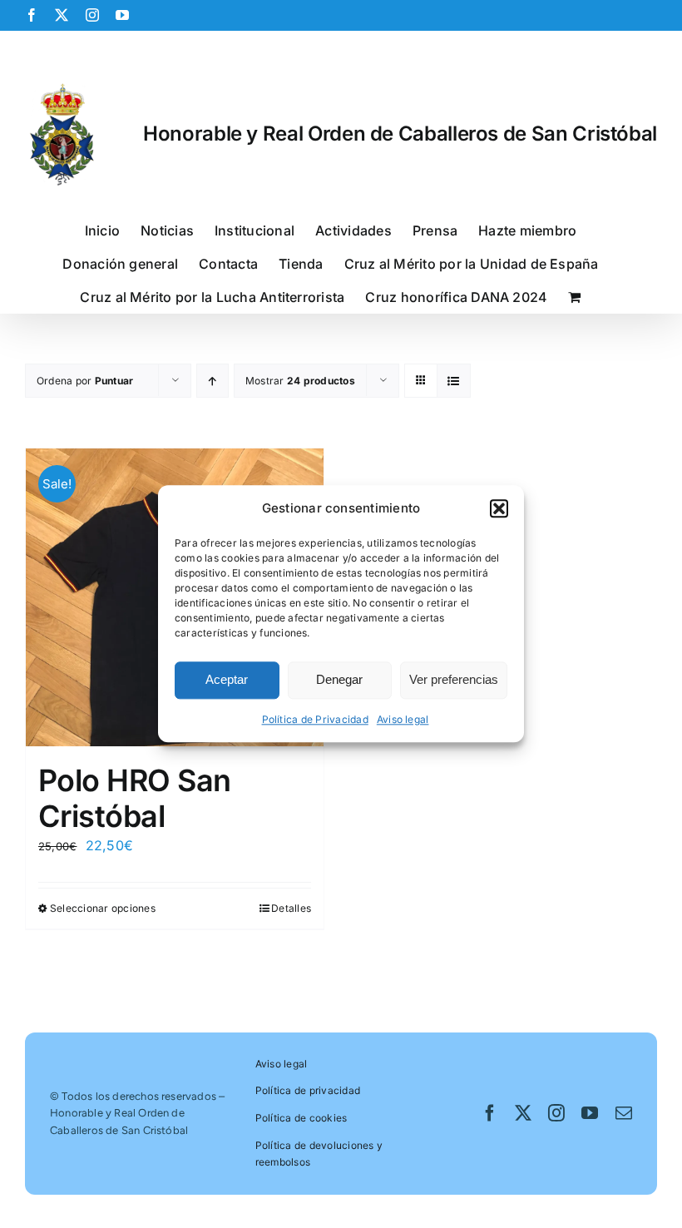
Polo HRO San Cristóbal (134, 798)
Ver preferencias (453, 680)
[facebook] (490, 1113)
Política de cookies (301, 1118)
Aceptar (226, 680)
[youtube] (589, 1113)
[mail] (623, 1113)
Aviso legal (403, 719)
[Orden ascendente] (212, 381)
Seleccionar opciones (103, 908)
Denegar (339, 680)
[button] (499, 508)
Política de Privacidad (315, 719)
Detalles (291, 908)
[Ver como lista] (453, 380)
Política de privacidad (307, 1090)
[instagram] (556, 1113)
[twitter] (523, 1113)
